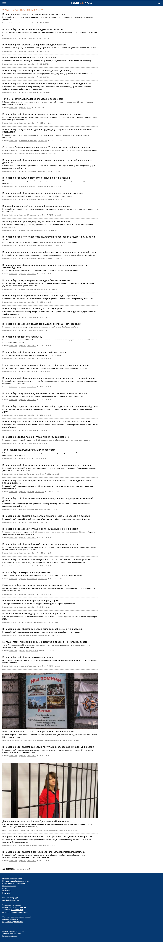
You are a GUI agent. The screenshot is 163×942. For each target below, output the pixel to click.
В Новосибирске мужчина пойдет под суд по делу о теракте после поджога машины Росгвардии (47, 130)
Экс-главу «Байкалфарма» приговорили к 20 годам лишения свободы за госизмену (47, 147)
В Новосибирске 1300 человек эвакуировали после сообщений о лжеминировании (46, 559)
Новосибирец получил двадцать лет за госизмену (29, 57)
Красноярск (31, 371)
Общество (55, 740)
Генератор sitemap (9, 936)
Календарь (6, 891)
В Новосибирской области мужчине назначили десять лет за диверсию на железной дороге (47, 499)
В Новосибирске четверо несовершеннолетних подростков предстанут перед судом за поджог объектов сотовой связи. (49, 255)
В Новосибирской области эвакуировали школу (27, 657)
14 (19, 869)
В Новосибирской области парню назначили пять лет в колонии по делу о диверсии (47, 465)
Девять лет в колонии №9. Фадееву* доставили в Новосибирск (35, 821)
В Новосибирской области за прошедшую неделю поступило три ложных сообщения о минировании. (42, 632)
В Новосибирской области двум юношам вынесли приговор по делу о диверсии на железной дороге (46, 481)
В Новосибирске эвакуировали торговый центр (27, 572)
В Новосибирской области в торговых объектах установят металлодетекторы (44, 852)
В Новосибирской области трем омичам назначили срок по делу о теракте (42, 114)
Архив (4, 888)
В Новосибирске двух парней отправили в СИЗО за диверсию (35, 437)
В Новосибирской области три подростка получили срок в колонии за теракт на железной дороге (45, 266)
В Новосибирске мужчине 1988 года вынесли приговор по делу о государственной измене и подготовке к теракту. (47, 61)
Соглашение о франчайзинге (13, 883)
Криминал (22, 154)
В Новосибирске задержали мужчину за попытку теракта (32, 308)
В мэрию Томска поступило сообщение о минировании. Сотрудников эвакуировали (47, 836)
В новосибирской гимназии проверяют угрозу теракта (31, 600)
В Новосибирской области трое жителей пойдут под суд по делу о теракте (42, 70)
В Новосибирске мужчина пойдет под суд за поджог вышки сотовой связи (41, 324)
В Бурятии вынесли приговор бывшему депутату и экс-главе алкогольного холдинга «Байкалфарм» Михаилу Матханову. (49, 150)
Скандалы (54, 830)
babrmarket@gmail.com (11, 919)
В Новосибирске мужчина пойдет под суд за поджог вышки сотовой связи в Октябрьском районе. (40, 327)
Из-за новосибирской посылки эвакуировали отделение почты (35, 585)
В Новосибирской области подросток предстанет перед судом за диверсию (42, 193)
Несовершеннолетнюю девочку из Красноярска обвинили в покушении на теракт (45, 365)
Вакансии (6, 893)
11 (14, 869)
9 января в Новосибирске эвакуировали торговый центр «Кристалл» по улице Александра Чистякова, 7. (43, 575)
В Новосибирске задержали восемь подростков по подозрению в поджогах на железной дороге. (40, 242)
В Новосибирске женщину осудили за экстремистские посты (34, 14)
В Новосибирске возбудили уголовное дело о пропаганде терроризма (40, 295)
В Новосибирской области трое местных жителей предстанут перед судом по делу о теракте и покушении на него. (47, 74)
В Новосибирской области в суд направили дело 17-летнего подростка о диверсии (46, 516)
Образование (23, 187)
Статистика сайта (9, 886)
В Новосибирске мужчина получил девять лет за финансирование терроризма (44, 393)
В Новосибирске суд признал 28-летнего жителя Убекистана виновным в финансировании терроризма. (43, 396)
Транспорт (30, 474)
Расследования (32, 171)
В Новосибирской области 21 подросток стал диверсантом (34, 44)
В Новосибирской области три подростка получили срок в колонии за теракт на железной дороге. (40, 270)
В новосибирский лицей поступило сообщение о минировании (36, 206)
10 (12, 869)
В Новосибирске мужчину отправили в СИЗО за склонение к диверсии (40, 529)
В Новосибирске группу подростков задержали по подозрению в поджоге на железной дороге (48, 238)
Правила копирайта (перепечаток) (15, 881)
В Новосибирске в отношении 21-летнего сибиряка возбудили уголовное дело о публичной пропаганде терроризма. (48, 299)
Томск (29, 108)
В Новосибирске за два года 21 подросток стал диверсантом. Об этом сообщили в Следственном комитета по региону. (49, 48)
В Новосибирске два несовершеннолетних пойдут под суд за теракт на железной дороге (50, 406)
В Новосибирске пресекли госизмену (22, 336)
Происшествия (24, 141)
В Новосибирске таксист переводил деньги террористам (32, 29)
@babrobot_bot (17, 910)
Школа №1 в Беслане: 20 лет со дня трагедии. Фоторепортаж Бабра (38, 731)
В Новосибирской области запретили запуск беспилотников (34, 352)
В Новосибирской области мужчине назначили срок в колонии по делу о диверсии (46, 83)
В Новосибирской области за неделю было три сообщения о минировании (42, 629)
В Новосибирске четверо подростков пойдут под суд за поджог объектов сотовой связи (49, 252)
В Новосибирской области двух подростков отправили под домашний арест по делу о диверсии (48, 161)
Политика (22, 230)
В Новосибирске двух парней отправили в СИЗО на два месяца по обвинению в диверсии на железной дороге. (46, 440)
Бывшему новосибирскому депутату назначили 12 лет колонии (36, 221)
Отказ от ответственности (12, 879)
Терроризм (22, 23)
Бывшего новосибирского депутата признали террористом (34, 613)
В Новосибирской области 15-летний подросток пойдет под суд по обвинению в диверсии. (37, 196)
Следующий (25, 869)
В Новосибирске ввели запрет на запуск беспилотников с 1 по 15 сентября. (32, 355)
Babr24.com (13, 23)
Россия (62, 740)
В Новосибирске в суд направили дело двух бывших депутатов (36, 280)
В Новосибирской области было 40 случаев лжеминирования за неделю (41, 544)
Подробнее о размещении (12, 922)
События (40, 740)
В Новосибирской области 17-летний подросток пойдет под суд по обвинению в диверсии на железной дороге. (46, 519)
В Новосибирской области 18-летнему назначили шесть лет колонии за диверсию (46, 421)
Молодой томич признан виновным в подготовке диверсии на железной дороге (44, 642)
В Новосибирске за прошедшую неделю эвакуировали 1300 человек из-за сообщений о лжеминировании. (44, 562)
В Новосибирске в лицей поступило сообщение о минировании (36, 178)
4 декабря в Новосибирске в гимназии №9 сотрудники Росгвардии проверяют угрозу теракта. (39, 604)
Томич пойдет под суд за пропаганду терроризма (28, 450)
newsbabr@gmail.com (10, 900)
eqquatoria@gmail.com (19, 912)
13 (17, 869)
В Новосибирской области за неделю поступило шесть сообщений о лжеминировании (48, 747)
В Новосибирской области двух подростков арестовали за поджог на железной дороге (48, 378)
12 (15, 869)
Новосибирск (31, 23)
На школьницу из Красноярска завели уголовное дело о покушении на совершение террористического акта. (44, 368)
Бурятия (37, 154)
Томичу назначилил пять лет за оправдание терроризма (32, 99)
